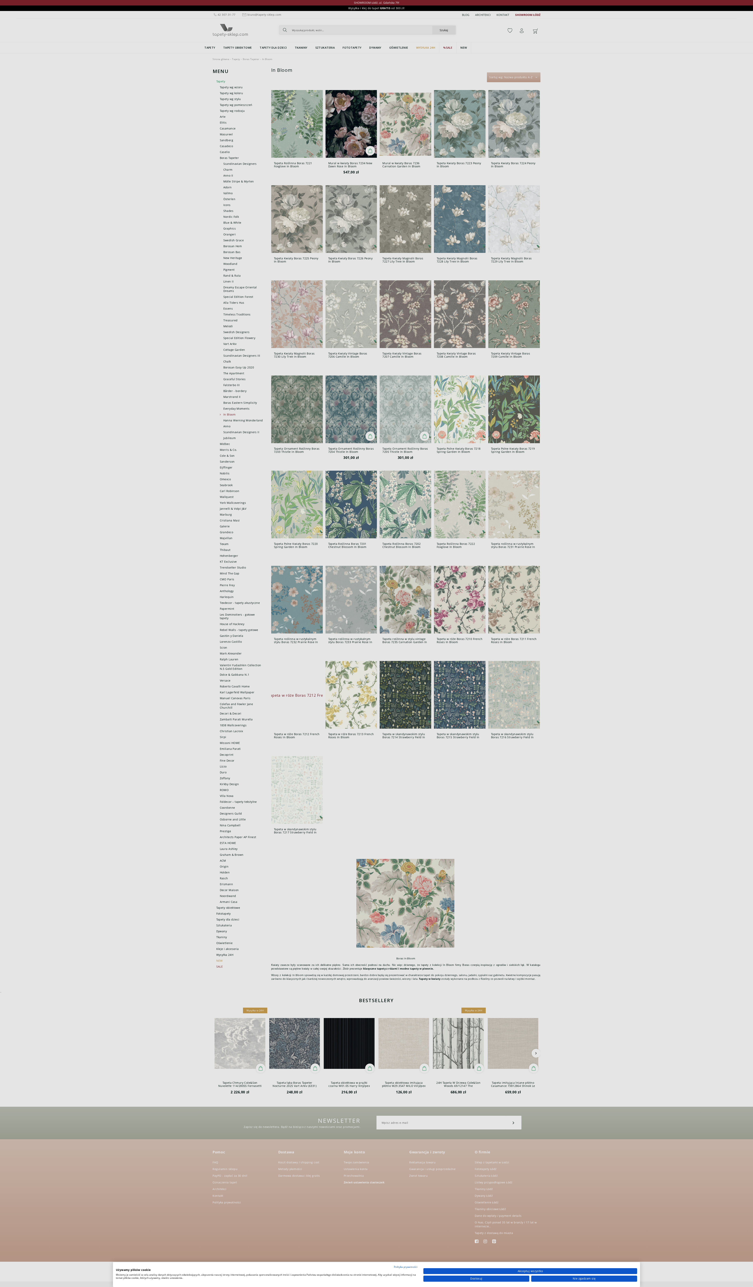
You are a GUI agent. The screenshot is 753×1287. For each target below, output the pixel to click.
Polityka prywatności (405, 1267)
